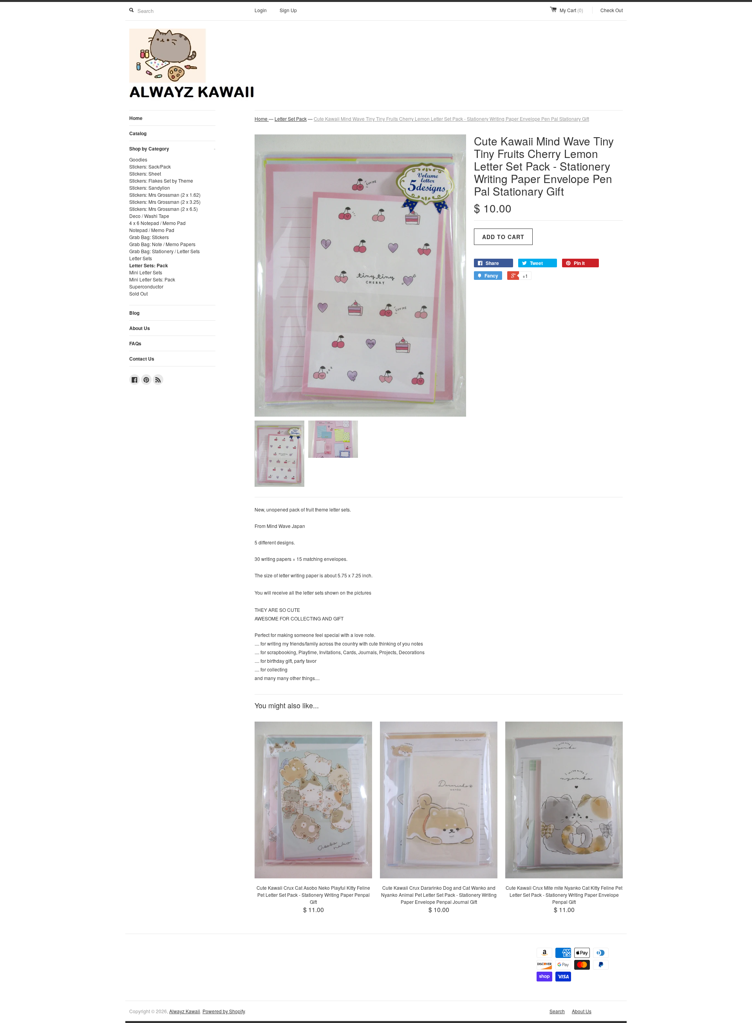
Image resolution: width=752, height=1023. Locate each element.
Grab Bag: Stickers (149, 237)
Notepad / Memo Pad (151, 230)
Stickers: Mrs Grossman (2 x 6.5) (163, 208)
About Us (139, 328)
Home (136, 118)
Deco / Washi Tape (149, 215)
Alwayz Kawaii (184, 1011)
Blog (134, 312)
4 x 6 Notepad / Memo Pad (157, 222)
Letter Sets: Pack (148, 265)
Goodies (138, 159)
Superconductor (146, 286)
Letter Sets (140, 258)
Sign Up (288, 10)
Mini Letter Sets (145, 272)
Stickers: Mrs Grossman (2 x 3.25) (165, 201)
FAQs (135, 343)
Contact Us (141, 358)
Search (557, 1011)
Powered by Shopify (223, 1011)
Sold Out (138, 293)
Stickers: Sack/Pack (150, 166)
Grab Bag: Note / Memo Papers (162, 244)
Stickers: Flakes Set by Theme (161, 180)
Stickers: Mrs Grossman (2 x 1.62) (165, 194)
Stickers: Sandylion (149, 187)
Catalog (137, 133)
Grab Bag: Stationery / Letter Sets (164, 251)
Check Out (611, 10)
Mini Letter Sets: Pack (152, 279)
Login (261, 10)
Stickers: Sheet (145, 173)
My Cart (571, 10)
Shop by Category (172, 148)
